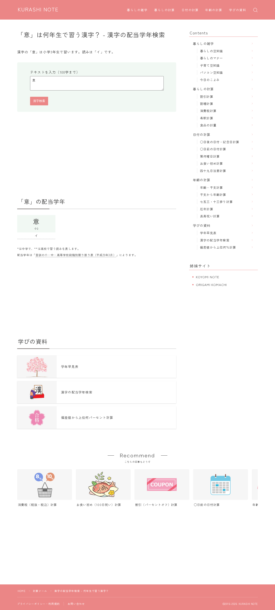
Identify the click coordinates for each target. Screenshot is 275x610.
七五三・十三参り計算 (216, 201)
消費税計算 (208, 110)
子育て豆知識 (210, 65)
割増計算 (206, 103)
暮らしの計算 (164, 10)
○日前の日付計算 (213, 149)
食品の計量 (208, 125)
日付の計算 (190, 10)
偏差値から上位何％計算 (218, 247)
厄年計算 (206, 209)
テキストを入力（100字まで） (55, 72)
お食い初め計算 (211, 163)
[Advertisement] (96, 155)
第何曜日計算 (210, 156)
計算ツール (40, 591)
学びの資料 (237, 10)
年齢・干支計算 (211, 187)
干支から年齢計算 (213, 194)
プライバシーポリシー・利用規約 (38, 603)
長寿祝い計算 (210, 216)
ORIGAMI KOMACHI (211, 284)
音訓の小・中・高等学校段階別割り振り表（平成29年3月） (75, 255)
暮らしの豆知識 (211, 51)
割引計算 (206, 96)
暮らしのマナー (211, 58)
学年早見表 (208, 232)
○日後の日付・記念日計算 (219, 142)
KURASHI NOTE (38, 9)
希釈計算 (206, 118)
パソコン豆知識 (211, 72)
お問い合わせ (76, 603)
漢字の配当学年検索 (214, 240)
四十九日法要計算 (213, 170)
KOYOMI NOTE (207, 277)
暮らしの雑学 (137, 10)
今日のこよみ (210, 79)
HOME (22, 591)
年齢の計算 (214, 10)
